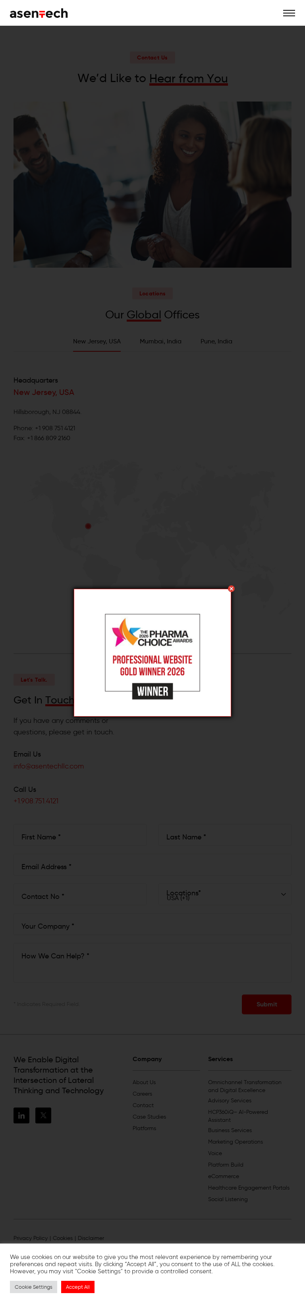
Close (231, 588)
